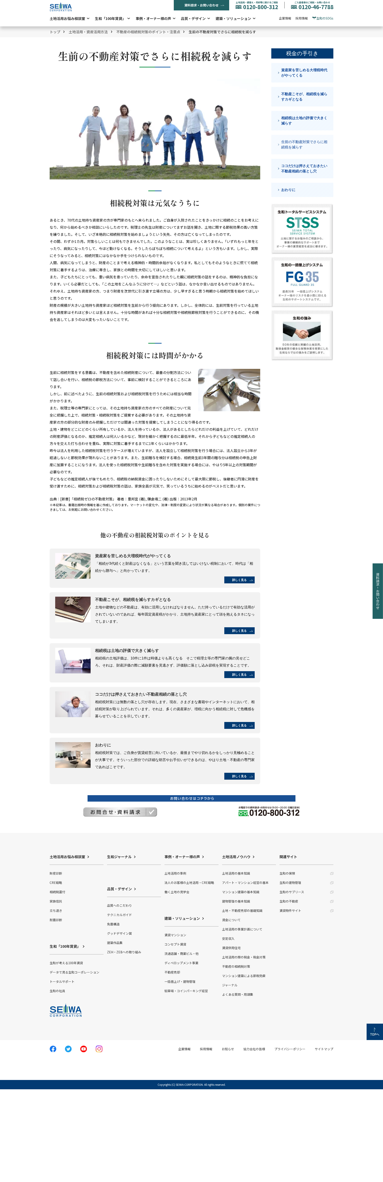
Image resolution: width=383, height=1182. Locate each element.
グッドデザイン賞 (119, 933)
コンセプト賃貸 (175, 944)
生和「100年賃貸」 (110, 18)
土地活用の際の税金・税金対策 (244, 957)
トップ (55, 31)
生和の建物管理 (290, 882)
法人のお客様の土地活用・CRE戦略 (189, 882)
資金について (231, 920)
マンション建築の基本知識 (240, 892)
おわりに (288, 190)
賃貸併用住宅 (231, 948)
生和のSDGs (324, 18)
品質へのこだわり (119, 905)
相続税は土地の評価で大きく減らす (304, 120)
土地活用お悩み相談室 (67, 18)
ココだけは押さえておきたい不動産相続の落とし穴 (304, 168)
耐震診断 (56, 920)
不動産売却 (172, 972)
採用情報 (301, 18)
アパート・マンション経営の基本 (245, 882)
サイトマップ (324, 1049)
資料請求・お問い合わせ (201, 5)
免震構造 (113, 924)
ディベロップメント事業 (181, 963)
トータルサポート (62, 981)
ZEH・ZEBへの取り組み (124, 952)
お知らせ (228, 1049)
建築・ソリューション (233, 18)
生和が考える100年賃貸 (66, 963)
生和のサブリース (291, 892)
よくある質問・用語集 (237, 994)
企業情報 (285, 18)
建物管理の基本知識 (236, 901)
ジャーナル (229, 985)
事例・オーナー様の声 (153, 18)
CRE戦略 (56, 882)
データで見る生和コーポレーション (74, 972)
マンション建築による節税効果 (244, 976)
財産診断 (56, 873)
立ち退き (56, 910)
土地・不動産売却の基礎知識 (242, 910)
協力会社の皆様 (254, 1049)
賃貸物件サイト (290, 910)
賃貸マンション (175, 935)
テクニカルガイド (119, 915)
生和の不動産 (288, 901)
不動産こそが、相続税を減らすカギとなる (304, 96)
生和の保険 (287, 873)
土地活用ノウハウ (236, 856)
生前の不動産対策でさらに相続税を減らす (304, 144)
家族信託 (56, 901)
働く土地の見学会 (176, 892)
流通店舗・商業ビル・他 (181, 953)
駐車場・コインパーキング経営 (186, 991)
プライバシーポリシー (289, 1049)
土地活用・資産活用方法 (88, 31)
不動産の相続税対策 (236, 966)
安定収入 (228, 938)
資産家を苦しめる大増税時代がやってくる (304, 72)
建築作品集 (115, 942)
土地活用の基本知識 (236, 873)
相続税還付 (57, 892)
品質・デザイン (193, 18)
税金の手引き (302, 53)
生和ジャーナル (119, 856)
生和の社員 (57, 991)
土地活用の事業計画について (242, 929)
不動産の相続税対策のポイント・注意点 (148, 31)
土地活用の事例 (175, 873)
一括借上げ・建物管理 (179, 981)
